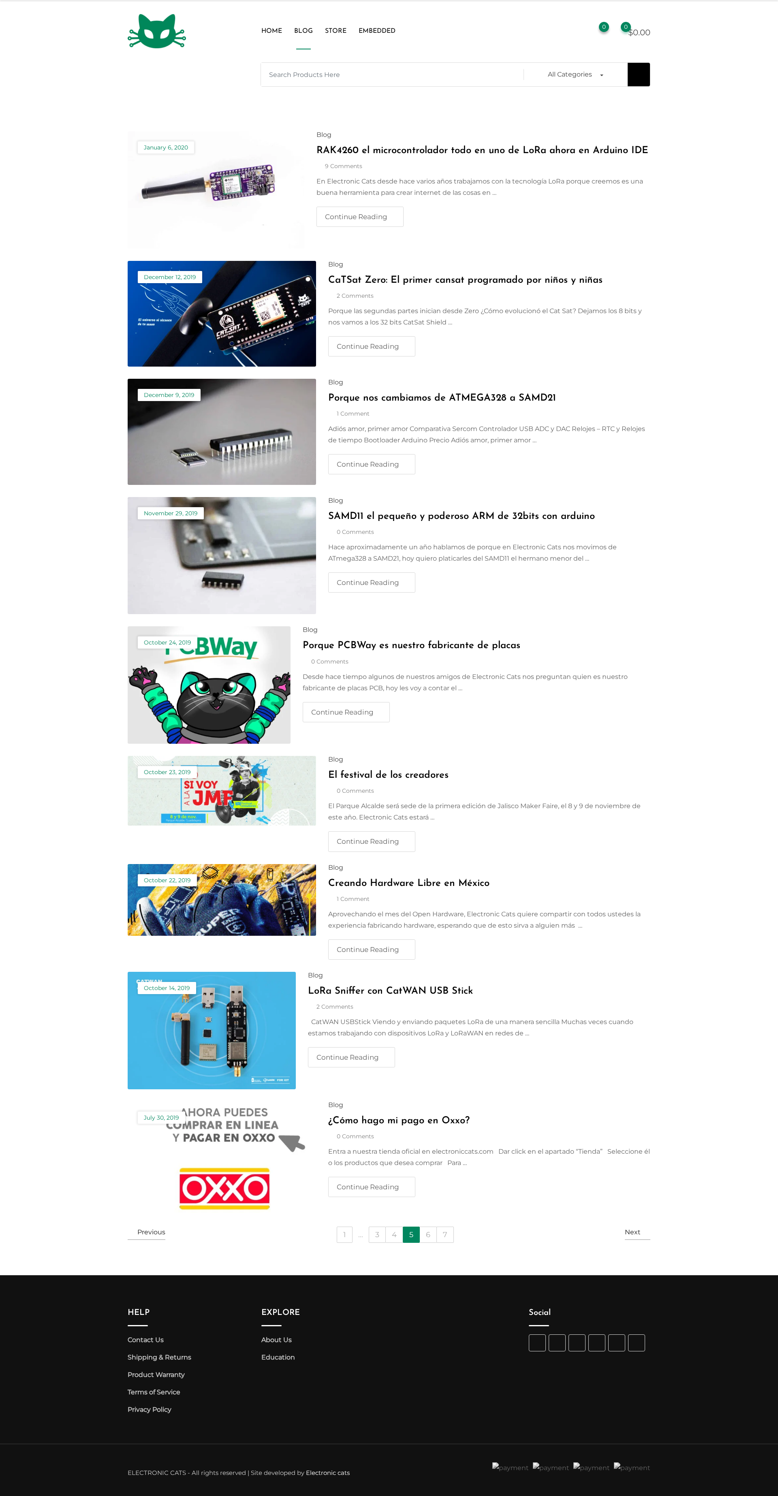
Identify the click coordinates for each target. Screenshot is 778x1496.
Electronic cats (328, 1473)
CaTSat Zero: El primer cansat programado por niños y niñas (465, 280)
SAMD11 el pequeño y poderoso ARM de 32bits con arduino (461, 516)
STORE (335, 31)
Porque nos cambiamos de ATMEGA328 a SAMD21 (442, 398)
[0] (618, 31)
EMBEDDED (377, 31)
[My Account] (579, 31)
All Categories (570, 74)
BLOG (303, 31)
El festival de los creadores (388, 775)
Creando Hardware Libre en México (408, 883)
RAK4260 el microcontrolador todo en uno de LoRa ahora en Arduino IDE (482, 151)
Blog (323, 135)
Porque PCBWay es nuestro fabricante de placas (411, 646)
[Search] (563, 31)
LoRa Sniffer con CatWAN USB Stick (390, 991)
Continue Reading (356, 217)
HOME (271, 31)
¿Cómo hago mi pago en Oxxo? (399, 1121)
